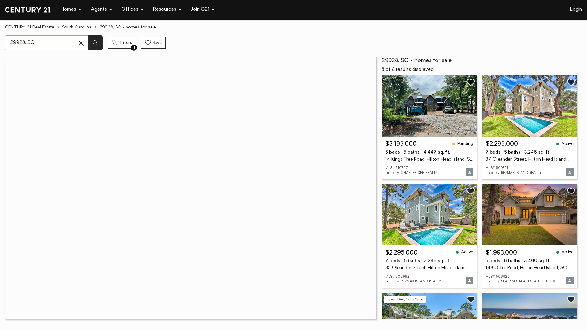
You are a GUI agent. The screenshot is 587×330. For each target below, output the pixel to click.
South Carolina (76, 27)
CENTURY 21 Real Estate (29, 27)
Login (576, 9)
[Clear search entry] (81, 43)
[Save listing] (470, 82)
